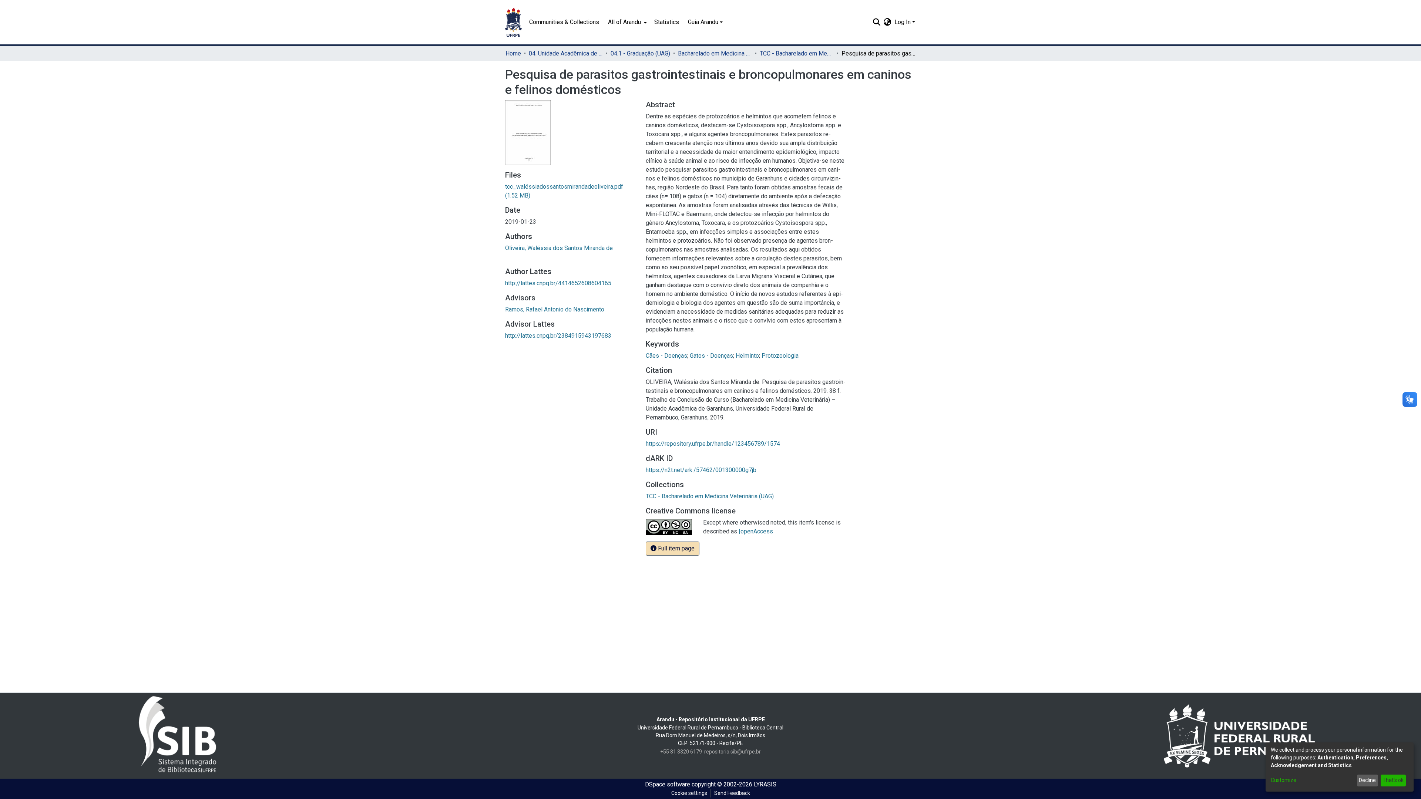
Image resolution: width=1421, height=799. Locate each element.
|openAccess (756, 531)
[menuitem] (627, 22)
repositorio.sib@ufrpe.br (732, 752)
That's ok (1393, 780)
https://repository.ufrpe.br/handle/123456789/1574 (713, 443)
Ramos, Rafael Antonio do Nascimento (554, 309)
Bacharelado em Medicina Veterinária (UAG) (715, 53)
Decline (1367, 780)
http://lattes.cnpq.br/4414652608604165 (558, 283)
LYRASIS (765, 784)
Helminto (747, 355)
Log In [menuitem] (902, 22)
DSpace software (667, 784)
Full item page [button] (675, 548)
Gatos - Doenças (711, 355)
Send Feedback (732, 793)
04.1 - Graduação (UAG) (640, 53)
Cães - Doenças (666, 355)
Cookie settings (689, 793)
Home (513, 53)
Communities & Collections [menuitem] (564, 22)
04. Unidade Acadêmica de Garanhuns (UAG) (566, 53)
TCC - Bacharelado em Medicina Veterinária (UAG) (797, 53)
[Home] (513, 22)
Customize (1283, 780)
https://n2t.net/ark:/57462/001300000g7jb (701, 469)
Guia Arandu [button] (703, 22)
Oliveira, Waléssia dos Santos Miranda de (559, 248)
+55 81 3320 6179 (681, 752)
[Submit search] (876, 22)
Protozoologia (780, 355)
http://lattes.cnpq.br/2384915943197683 (558, 335)
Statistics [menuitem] (666, 22)
